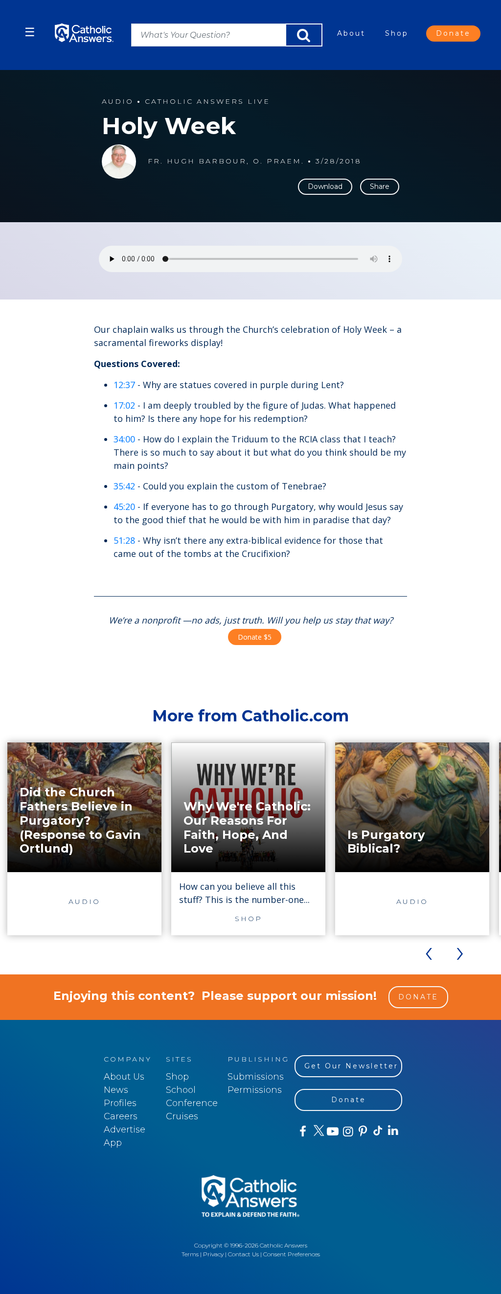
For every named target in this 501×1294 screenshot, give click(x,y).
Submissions (256, 1076)
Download (325, 186)
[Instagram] (347, 1131)
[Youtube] (332, 1131)
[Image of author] (119, 161)
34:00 (124, 439)
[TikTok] (377, 1131)
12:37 (124, 385)
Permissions (255, 1090)
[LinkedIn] (392, 1131)
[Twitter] (317, 1131)
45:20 (124, 506)
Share (379, 186)
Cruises (182, 1116)
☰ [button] (29, 32)
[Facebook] (302, 1131)
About (351, 33)
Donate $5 (255, 637)
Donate (453, 33)
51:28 (124, 540)
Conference (192, 1103)
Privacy (213, 1254)
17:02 (124, 405)
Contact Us (243, 1254)
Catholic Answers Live (207, 101)
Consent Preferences (291, 1254)
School (181, 1090)
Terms (190, 1254)
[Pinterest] (362, 1131)
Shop (397, 33)
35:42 (124, 486)
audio (118, 101)
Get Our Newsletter (351, 1066)
